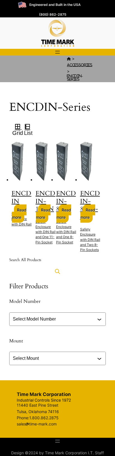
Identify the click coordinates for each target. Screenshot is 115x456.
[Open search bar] (57, 271)
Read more (19, 214)
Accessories (79, 65)
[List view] (30, 127)
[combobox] (58, 319)
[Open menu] (57, 52)
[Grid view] (17, 127)
